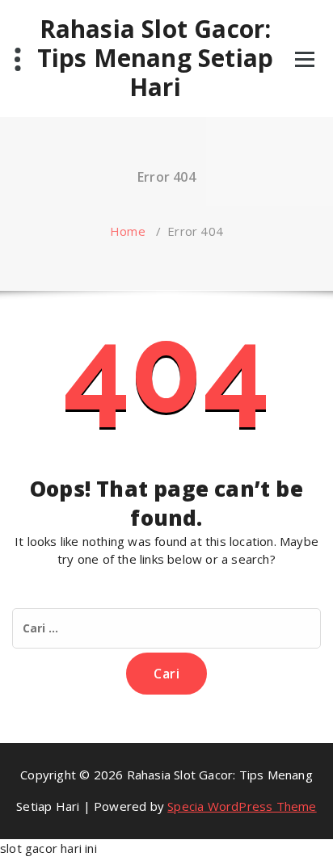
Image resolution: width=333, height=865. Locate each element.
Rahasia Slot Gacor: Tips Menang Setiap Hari (155, 58)
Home (127, 231)
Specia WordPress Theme (241, 806)
